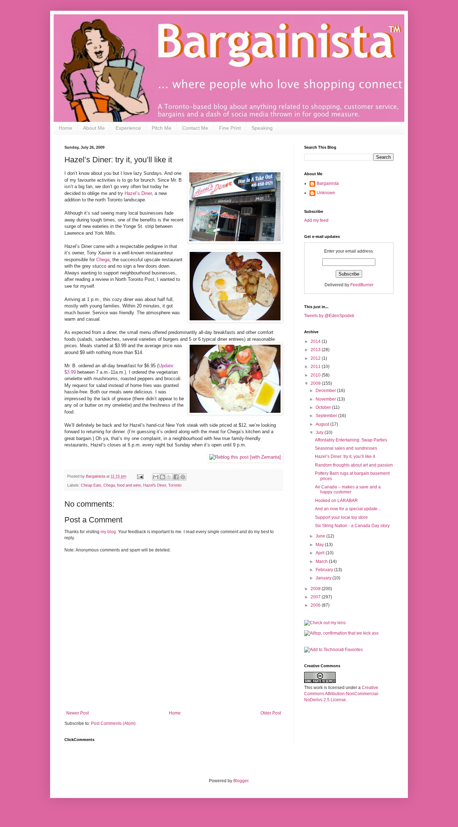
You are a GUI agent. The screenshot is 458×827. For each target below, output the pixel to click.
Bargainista (328, 183)
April (321, 552)
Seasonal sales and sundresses (346, 448)
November (326, 399)
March (322, 561)
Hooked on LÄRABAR (336, 500)
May (320, 544)
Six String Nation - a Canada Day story (352, 525)
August (323, 424)
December (326, 390)
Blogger (240, 780)
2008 (316, 588)
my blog (108, 531)
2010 (316, 375)
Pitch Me (161, 128)
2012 (316, 358)
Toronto (174, 485)
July (320, 432)
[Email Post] (140, 476)
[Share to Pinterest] (182, 477)
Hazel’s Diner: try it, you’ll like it (345, 456)
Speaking (262, 128)
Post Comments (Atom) (113, 723)
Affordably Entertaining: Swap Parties (351, 440)
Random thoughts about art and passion (354, 465)
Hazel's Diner (154, 485)
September (327, 415)
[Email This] (155, 477)
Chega (102, 259)
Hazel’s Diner (138, 193)
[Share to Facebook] (176, 477)
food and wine (129, 485)
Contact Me (195, 128)
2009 (316, 383)
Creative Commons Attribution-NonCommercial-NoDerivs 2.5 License (341, 693)
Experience (128, 128)
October (324, 407)
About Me (94, 128)
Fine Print (230, 128)
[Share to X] (169, 477)
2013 (316, 349)
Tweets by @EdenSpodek (329, 315)
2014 (316, 341)
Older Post (270, 713)
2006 (316, 605)
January (324, 577)
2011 (316, 366)
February (325, 569)
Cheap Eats (91, 485)
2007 (316, 596)
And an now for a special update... (348, 508)
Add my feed (317, 220)
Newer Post (77, 713)
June (321, 536)
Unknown (326, 192)
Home (65, 128)
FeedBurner (362, 284)
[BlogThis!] (162, 477)
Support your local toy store (341, 517)
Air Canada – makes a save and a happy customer (348, 489)
